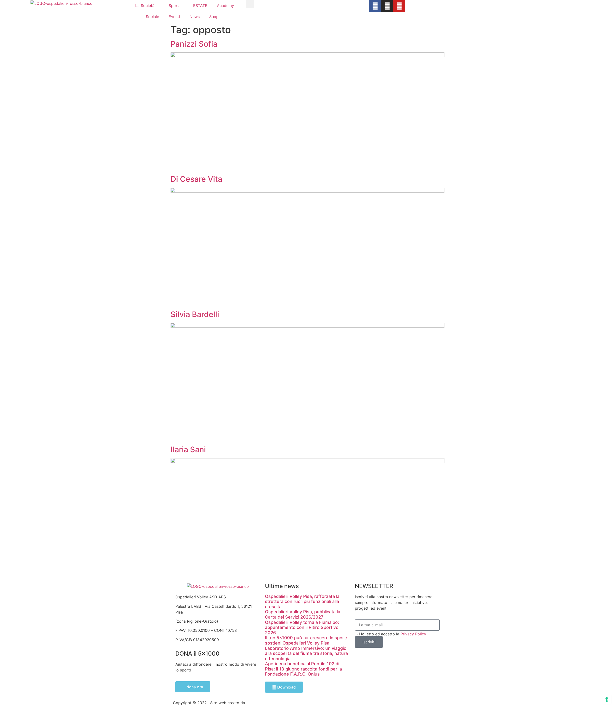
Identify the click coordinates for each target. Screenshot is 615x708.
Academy (225, 5)
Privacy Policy (413, 634)
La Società (144, 5)
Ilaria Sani (188, 449)
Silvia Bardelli (195, 314)
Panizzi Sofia (194, 44)
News (195, 16)
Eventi (174, 16)
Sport (174, 5)
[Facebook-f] (375, 6)
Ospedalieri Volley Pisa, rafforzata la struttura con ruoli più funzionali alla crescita (302, 601)
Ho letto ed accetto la (392, 634)
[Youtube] (399, 6)
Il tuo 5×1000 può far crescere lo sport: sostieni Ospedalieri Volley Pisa (306, 640)
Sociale (152, 16)
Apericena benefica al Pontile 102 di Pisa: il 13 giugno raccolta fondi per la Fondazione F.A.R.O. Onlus (303, 669)
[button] (250, 4)
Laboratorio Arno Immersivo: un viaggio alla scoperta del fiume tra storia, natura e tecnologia (306, 653)
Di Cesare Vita (196, 179)
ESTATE (200, 5)
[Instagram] (387, 6)
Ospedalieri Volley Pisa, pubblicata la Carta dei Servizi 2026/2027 (302, 614)
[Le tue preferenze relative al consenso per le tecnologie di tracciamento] (606, 699)
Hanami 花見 (257, 702)
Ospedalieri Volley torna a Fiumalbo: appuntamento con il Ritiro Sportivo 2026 (302, 627)
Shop (214, 16)
